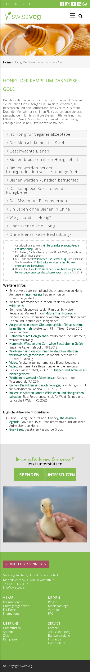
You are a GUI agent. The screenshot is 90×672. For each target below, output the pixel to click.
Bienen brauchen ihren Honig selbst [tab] (43, 159)
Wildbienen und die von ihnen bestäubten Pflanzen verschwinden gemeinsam (43, 353)
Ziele (6, 636)
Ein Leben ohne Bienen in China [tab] (39, 209)
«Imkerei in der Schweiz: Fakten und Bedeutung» (47, 247)
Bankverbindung (59, 636)
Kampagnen (11, 639)
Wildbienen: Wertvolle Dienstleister (32, 378)
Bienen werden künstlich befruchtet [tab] (43, 180)
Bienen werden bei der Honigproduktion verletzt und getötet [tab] (41, 169)
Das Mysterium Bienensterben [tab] (38, 200)
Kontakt (53, 628)
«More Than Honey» (59, 313)
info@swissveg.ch (14, 588)
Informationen (12, 602)
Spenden (9, 632)
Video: (14, 362)
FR (15, 4)
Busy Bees (16, 429)
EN (22, 4)
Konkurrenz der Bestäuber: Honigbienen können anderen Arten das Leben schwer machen (48, 270)
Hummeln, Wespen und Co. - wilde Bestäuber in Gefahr (46, 344)
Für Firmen (10, 610)
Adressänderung (59, 632)
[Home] (22, 16)
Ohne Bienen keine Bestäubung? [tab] (40, 234)
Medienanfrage (58, 606)
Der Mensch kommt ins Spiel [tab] (36, 142)
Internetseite (34, 294)
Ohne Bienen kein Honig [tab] (32, 225)
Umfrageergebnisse (16, 606)
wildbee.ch (16, 306)
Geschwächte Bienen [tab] (29, 151)
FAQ (51, 613)
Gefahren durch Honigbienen (28, 336)
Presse (52, 602)
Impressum (55, 639)
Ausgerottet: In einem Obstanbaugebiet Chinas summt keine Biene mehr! (46, 326)
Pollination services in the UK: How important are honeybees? (45, 264)
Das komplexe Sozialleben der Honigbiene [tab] (36, 190)
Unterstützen (12, 628)
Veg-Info (53, 610)
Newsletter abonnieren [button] (26, 564)
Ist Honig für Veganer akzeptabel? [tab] (41, 134)
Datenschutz (56, 643)
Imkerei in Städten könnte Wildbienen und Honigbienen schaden (46, 395)
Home (7, 62)
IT (29, 4)
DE (8, 4)
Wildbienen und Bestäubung (50, 259)
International (11, 613)
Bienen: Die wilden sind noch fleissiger (34, 385)
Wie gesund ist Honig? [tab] (30, 217)
